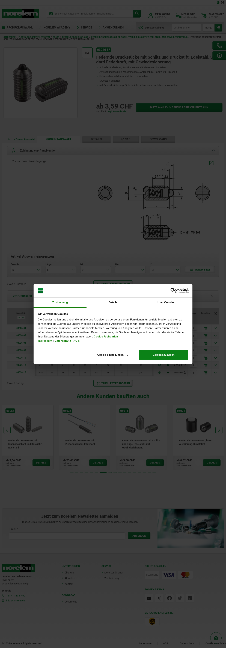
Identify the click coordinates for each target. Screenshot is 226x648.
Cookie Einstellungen (110, 354)
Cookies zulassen (163, 354)
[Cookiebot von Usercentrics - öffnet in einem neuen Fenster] (173, 290)
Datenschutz (63, 340)
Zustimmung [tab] (60, 302)
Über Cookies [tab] (165, 302)
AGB (76, 340)
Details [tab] (113, 302)
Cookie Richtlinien (105, 336)
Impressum (45, 340)
